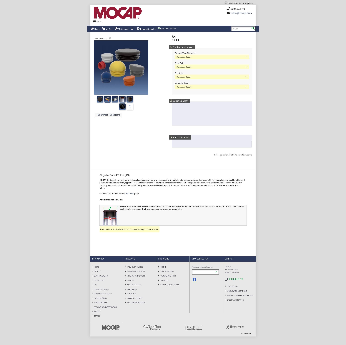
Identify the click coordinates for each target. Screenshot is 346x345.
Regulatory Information (105, 307)
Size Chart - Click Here (108, 114)
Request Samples (148, 29)
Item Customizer (135, 267)
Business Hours (101, 289)
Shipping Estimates (103, 294)
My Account (123, 29)
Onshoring (99, 280)
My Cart (109, 29)
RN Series (130, 193)
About (97, 271)
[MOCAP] (118, 13)
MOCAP (248, 333)
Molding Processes (136, 303)
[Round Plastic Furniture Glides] (122, 106)
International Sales (169, 285)
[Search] (253, 28)
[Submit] (216, 272)
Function (131, 294)
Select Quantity (179, 101)
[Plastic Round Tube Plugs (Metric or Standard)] (107, 99)
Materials (132, 289)
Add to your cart (180, 137)
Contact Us (232, 287)
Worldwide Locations (237, 291)
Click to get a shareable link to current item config (233, 157)
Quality (130, 280)
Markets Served (134, 298)
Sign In (163, 267)
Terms (97, 316)
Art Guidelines (100, 303)
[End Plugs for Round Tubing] (122, 99)
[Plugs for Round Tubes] (100, 99)
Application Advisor (136, 276)
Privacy (97, 312)
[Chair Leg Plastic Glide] (130, 106)
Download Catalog (136, 271)
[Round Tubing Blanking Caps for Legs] (115, 99)
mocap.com (241, 13)
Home (97, 29)
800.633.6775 (237, 8)
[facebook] (195, 280)
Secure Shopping (168, 276)
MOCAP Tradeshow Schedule (240, 295)
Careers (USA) (100, 298)
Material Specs (134, 285)
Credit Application (235, 300)
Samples (164, 280)
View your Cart (167, 271)
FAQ (95, 285)
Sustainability (101, 276)
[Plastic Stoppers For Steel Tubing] (130, 99)
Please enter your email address (202, 267)
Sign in (99, 22)
